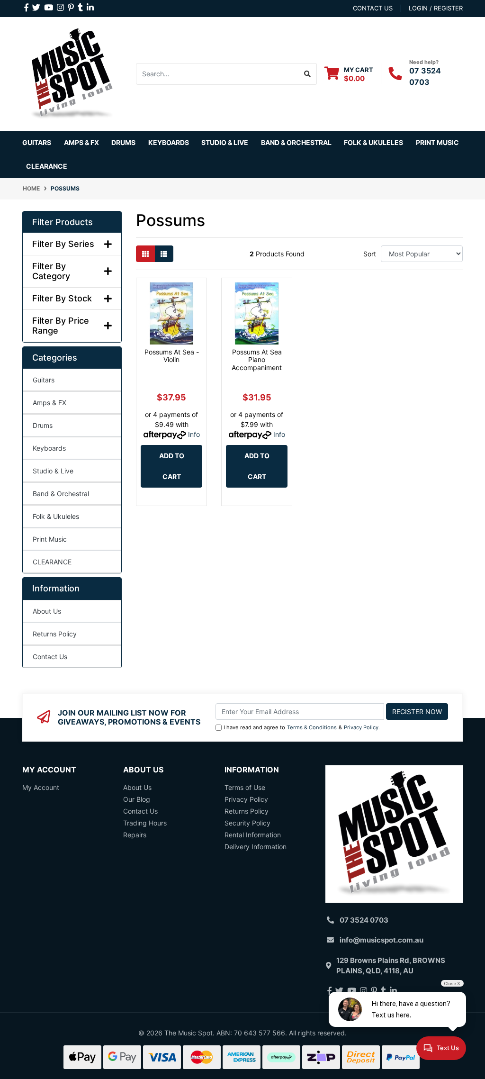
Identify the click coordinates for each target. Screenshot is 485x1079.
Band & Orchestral (61, 494)
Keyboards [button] (168, 142)
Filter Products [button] (62, 222)
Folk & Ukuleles (56, 516)
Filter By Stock (62, 298)
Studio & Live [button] (224, 142)
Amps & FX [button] (81, 142)
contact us (373, 8)
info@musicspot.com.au (381, 939)
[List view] (163, 253)
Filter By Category (51, 271)
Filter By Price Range (60, 326)
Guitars (43, 380)
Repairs (134, 835)
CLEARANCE (52, 562)
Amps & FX (49, 403)
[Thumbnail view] (145, 253)
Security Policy (247, 823)
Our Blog (136, 799)
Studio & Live (53, 471)
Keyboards (49, 448)
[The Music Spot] (72, 73)
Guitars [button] (36, 142)
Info (194, 434)
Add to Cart (171, 466)
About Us (47, 611)
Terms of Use (245, 787)
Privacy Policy (361, 727)
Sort (369, 254)
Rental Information (253, 835)
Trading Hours (145, 823)
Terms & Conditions (312, 727)
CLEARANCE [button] (46, 166)
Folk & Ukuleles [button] (373, 142)
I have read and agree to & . (302, 727)
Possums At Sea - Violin (171, 356)
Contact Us (50, 657)
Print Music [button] (437, 142)
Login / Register (436, 8)
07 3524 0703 (364, 920)
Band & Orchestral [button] (296, 142)
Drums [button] (123, 142)
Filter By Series (63, 244)
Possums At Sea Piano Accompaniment (257, 360)
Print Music (50, 539)
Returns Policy (55, 634)
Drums (43, 425)
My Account (40, 787)
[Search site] (307, 74)
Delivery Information (256, 847)
